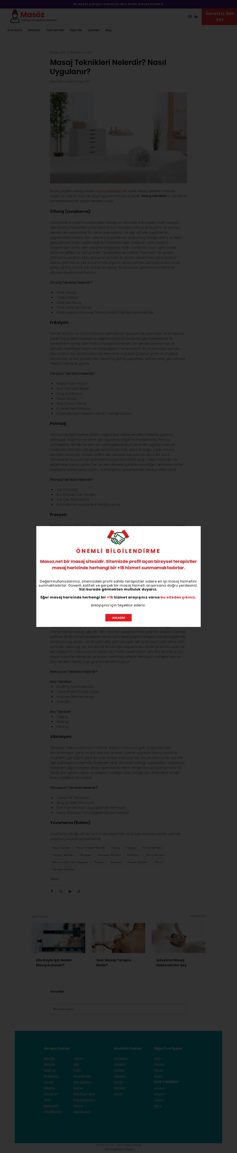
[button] (118, 617)
